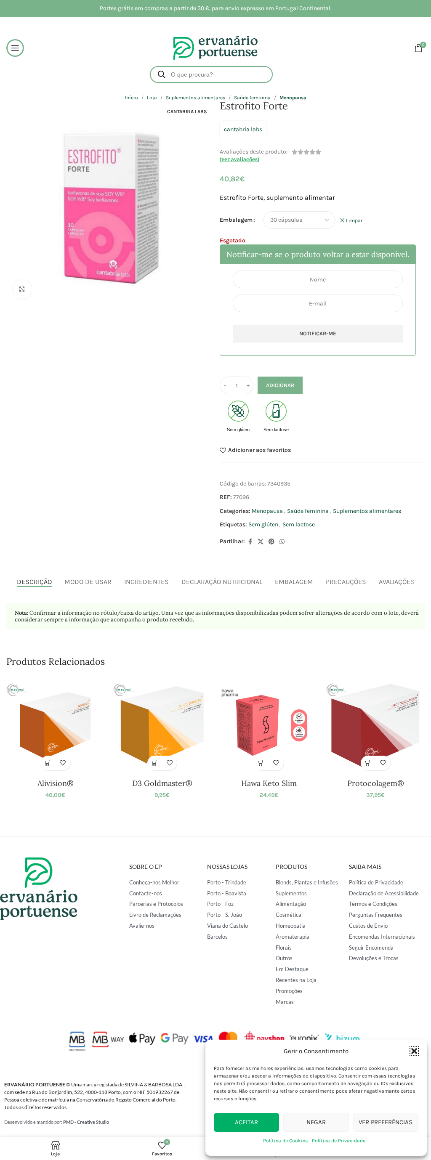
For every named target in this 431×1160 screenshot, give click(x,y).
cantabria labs (243, 129)
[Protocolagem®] (375, 725)
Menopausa (267, 511)
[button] (414, 1051)
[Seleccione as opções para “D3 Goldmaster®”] (154, 763)
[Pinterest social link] (271, 542)
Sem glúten (263, 524)
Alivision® (55, 783)
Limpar (354, 220)
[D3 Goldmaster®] (162, 725)
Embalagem (236, 219)
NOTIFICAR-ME (317, 333)
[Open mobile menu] (15, 48)
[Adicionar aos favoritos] (63, 763)
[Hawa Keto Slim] (269, 725)
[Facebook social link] (250, 542)
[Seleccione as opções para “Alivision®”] (48, 763)
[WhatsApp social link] (282, 542)
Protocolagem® (375, 783)
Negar (316, 1122)
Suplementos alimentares (367, 511)
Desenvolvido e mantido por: (56, 1122)
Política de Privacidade (338, 1141)
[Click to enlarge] (22, 289)
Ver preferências (385, 1122)
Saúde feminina (308, 511)
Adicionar (280, 385)
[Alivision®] (55, 725)
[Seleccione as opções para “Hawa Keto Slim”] (261, 763)
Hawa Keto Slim (269, 783)
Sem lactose (298, 524)
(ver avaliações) (239, 159)
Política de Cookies (285, 1141)
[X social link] (260, 542)
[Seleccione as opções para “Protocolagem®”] (368, 763)
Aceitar (246, 1122)
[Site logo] (215, 47)
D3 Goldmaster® (162, 783)
